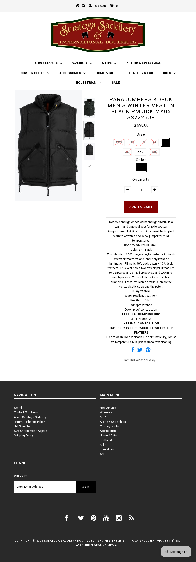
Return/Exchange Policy (139, 360)
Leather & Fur (141, 73)
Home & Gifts (107, 73)
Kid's (167, 73)
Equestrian (86, 82)
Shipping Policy (23, 435)
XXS (119, 142)
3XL (154, 152)
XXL (140, 152)
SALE (116, 82)
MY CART (106, 6)
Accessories (70, 73)
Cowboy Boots (33, 73)
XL (127, 152)
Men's (107, 63)
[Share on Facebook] (133, 351)
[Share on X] (139, 351)
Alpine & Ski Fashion (143, 63)
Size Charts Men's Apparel (31, 431)
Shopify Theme (110, 540)
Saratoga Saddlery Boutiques (69, 540)
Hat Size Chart (23, 426)
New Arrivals (46, 63)
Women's (79, 63)
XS (132, 142)
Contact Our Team (26, 412)
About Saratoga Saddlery (30, 417)
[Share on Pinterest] (148, 351)
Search (18, 408)
